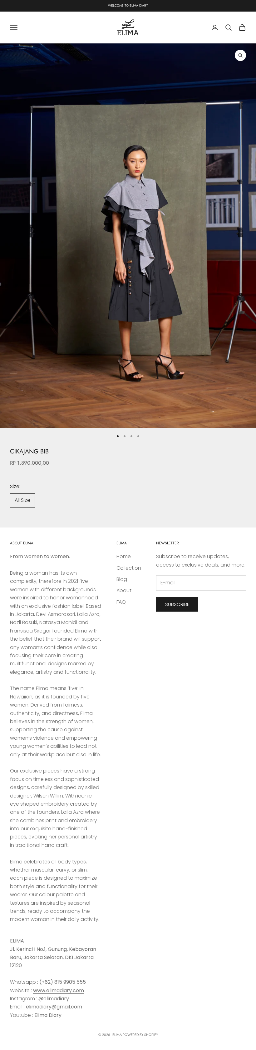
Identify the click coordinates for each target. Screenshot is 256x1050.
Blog (121, 579)
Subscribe (177, 604)
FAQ (121, 602)
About (123, 590)
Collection (128, 568)
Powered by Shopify (140, 1034)
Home (123, 556)
